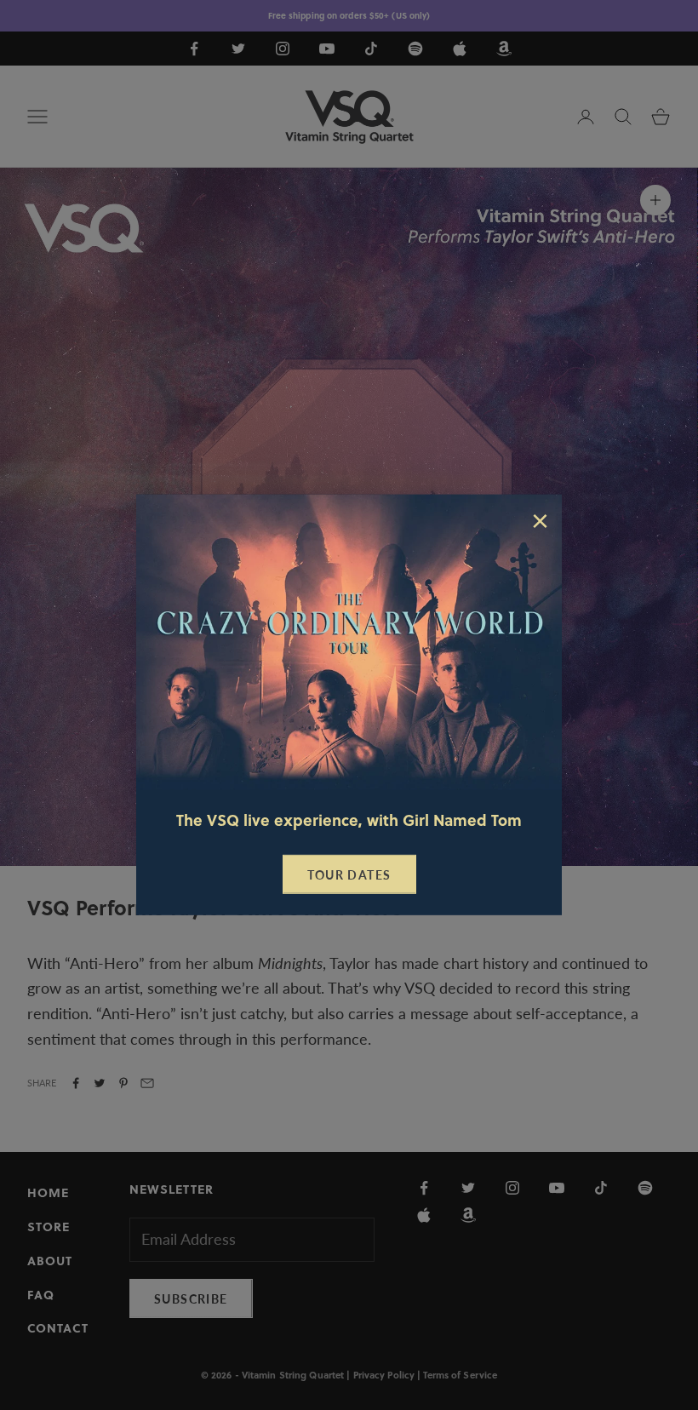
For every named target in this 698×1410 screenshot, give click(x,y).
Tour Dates (349, 875)
